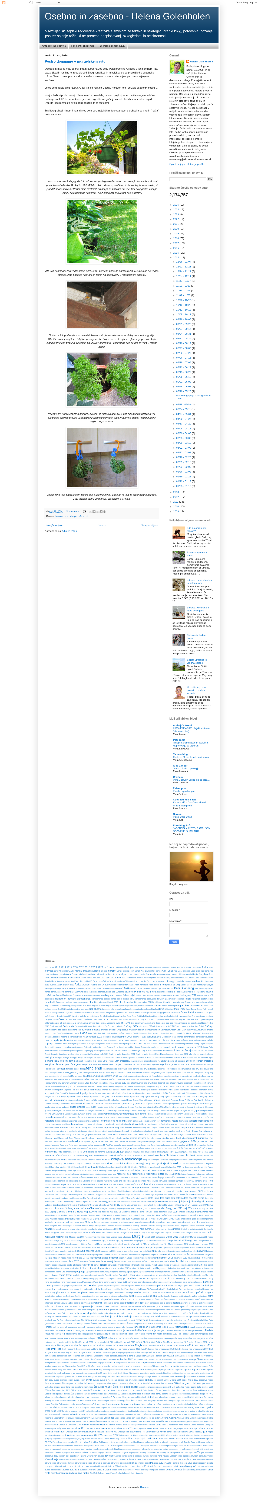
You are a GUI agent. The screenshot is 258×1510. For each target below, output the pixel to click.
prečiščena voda (74, 1310)
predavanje (103, 1309)
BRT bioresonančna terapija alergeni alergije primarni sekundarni (152, 1012)
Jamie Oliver (103, 1141)
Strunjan (141, 1376)
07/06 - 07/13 (184, 357)
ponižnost (156, 1299)
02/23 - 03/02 (184, 452)
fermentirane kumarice (203, 1086)
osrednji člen (103, 1275)
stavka (190, 1373)
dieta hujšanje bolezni (198, 1040)
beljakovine (135, 995)
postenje (184, 1303)
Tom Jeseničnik (187, 1401)
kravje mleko (68, 1188)
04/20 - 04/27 (184, 418)
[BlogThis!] (94, 511)
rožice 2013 (113, 1338)
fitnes (137, 1089)
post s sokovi (166, 1303)
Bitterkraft (50, 1002)
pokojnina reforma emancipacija (104, 1296)
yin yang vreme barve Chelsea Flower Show (96, 1439)
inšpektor (55, 1131)
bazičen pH (131, 992)
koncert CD (189, 1181)
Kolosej (150, 1181)
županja (139, 1473)
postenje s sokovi (197, 1303)
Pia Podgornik (153, 1289)
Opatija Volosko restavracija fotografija (102, 1272)
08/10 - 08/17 (184, 343)
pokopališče (123, 1296)
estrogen (152, 1064)
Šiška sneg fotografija (80, 1390)
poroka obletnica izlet (83, 1303)
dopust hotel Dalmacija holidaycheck (67, 1050)
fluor (182, 1090)
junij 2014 (165, 1152)
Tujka (80, 1407)
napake (63, 1251)
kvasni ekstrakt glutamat (150, 1191)
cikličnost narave (52, 1023)
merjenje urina (56, 1226)
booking (171, 1006)
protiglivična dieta (145, 1320)
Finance (97, 1089)
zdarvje (144, 1456)
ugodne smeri (198, 1407)
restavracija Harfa (135, 1330)
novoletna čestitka (87, 1261)
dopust (203, 1043)
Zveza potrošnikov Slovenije (57, 1470)
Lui (54, 1208)
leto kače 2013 (142, 1198)
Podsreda (70, 1296)
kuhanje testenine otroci (94, 1191)
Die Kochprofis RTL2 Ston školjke (154, 1040)
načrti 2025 (91, 1248)
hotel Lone (66, 1124)
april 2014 (111, 977)
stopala (59, 1376)
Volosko (90, 1428)
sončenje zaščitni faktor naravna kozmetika (122, 1370)
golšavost (123, 1107)
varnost (107, 1414)
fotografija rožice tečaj (149, 1097)
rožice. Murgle (135, 1345)
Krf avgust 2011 (112, 1187)
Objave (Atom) (70, 530)
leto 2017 (123, 1198)
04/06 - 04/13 (184, 428)
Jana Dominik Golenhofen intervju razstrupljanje (134, 1141)
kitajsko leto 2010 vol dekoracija (179, 1167)
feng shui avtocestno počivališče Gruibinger (158, 1069)
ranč (136, 1326)
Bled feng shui (126, 1002)
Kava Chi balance (169, 1155)
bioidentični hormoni (65, 999)
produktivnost (50, 1320)
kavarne (48, 1160)
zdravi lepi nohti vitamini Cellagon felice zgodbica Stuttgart (173, 1456)
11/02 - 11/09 (183, 295)
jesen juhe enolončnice (81, 1148)
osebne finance (51, 1275)
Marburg (64, 1215)
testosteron (172, 1397)
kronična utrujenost (150, 1187)
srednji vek (118, 1373)
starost (143, 1373)
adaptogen (128, 967)
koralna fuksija (76, 1184)
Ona (63, 1272)
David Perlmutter (140, 1033)
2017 (176, 243)
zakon (85, 1452)
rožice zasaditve (120, 1345)
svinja (89, 1380)
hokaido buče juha (205, 1117)
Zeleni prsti (180, 788)
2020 (176, 228)
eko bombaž (198, 1054)
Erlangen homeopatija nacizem (127, 1064)
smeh (135, 1366)
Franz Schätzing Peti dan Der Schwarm (196, 1100)
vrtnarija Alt (59, 1432)
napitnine (71, 1251)
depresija (68, 1040)
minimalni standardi (88, 1229)
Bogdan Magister (124, 1006)
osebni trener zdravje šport (85, 1275)
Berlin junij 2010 (188, 995)
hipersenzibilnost (59, 1117)
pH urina (142, 1289)
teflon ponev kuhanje (159, 1394)
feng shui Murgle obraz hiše (75, 1076)
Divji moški (147, 1044)
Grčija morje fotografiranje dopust (96, 1110)
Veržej (122, 1418)
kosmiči (140, 1184)
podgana (209, 1292)
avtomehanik (128, 985)
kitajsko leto (121, 1167)
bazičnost (74, 995)
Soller (91, 1370)
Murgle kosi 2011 (206, 1241)
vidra (122, 1421)
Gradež (72, 1110)
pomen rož (99, 1299)
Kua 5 (73, 1191)
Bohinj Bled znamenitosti (142, 1006)
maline (182, 1212)
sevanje (192, 1359)
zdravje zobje (50, 1463)
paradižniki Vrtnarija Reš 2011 (149, 1279)
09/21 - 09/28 (184, 324)
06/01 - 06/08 (184, 381)
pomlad (107, 1299)
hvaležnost (74, 1127)
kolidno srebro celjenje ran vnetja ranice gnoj (103, 1181)
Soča (211, 1366)
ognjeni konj (50, 1268)
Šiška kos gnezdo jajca (55, 1387)
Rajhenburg (158, 1324)
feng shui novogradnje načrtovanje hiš (135, 1076)
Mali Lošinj (172, 1212)
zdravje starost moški (180, 1459)
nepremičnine (157, 1254)
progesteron (91, 1320)
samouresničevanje (100, 1356)
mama (198, 1212)
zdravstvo (115, 1463)
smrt (157, 1366)
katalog (150, 1155)
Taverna (132, 1394)
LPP (189, 1205)
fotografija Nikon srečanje (72, 1097)
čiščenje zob (55, 1030)
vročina (118, 1428)
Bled (91, 1002)
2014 (176, 257)
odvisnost (135, 1265)
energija (181, 1061)
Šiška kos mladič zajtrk (186, 1387)
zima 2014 (168, 1463)
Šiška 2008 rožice (179, 1380)
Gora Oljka (159, 1107)
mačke (90, 1208)
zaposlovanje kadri (189, 1452)
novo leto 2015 (55, 1261)
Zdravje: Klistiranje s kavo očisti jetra (198, 609)
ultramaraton (101, 1411)
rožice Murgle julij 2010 (83, 1342)
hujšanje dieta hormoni (148, 1124)
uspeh (53, 1414)
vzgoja (203, 1432)
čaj (122, 1023)
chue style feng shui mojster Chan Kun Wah (179, 1019)
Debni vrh (81, 1037)
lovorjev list (182, 1205)
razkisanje (144, 1327)
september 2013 (125, 1359)
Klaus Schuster (158, 1170)
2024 (176, 209)
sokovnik (77, 1369)
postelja (176, 1303)
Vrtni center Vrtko (169, 1432)
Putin (211, 1320)
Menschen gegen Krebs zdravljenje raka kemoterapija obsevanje (163, 1222)
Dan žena (61, 1033)
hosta (47, 1124)
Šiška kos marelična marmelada (79, 1387)
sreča (99, 1372)
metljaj (159, 1226)
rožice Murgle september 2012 (174, 1342)
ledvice (190, 1194)
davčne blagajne (125, 1033)
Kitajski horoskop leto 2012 (56, 1167)
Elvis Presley (108, 1061)
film (46, 1090)
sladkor (210, 1363)
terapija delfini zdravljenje (139, 1397)
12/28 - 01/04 (184, 261)
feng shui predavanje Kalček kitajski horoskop (110, 1079)
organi (203, 1272)
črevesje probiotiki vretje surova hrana (117, 1030)
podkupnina (60, 1296)
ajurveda (49, 971)
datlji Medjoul (111, 1033)
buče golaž (208, 1012)
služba (129, 1366)
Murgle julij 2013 (106, 1241)
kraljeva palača (56, 1188)
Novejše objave (54, 525)
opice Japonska (140, 1272)
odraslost (112, 1265)
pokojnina (86, 1296)
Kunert (107, 1191)
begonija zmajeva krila (95, 995)
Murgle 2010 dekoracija (155, 1237)
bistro (211, 999)
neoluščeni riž (135, 1254)
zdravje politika (141, 1459)
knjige (161, 1177)
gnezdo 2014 (91, 1107)
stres (113, 1376)
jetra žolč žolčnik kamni (203, 1148)
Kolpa (155, 1181)
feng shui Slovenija (135, 1083)
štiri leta (67, 1394)
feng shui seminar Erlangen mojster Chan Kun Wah (75, 1083)
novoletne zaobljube (106, 1261)
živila (47, 1472)
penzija (117, 1286)
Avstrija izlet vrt (97, 985)
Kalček (112, 1155)
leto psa (188, 1198)
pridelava (209, 1313)
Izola (70, 1141)
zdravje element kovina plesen (72, 1459)
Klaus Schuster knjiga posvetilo (179, 1170)
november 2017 (180, 1258)
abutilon (119, 967)
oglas (141, 1265)
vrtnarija (49, 1432)
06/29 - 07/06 (184, 362)
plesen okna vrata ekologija (101, 1292)
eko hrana (208, 1054)
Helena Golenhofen (201, 61)
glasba (47, 1107)
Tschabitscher (66, 1407)
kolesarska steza (76, 1181)
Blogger (144, 1487)
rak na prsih (58, 1327)
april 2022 (121, 977)
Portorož (97, 1303)
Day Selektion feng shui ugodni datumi (165, 1033)
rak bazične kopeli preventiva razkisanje (185, 1324)
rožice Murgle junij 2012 (148, 1342)
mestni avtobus (114, 1226)
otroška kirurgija (194, 1275)
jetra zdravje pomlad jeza (161, 1148)
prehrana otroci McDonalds (168, 1310)
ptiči (196, 1320)
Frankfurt (174, 1100)
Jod (85, 1152)
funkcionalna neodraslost (70, 1104)
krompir (136, 1187)
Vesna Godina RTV (67, 1421)
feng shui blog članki (200, 1069)
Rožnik (156, 1345)
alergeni (96, 971)
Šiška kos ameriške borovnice (160, 1383)
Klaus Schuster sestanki (203, 1170)
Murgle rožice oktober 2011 (155, 1244)
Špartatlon (166, 1390)
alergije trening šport (125, 971)
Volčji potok (61, 1428)
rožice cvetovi (136, 1338)
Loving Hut (172, 1205)
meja (82, 1222)
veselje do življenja (153, 1418)
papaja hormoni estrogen (103, 1279)
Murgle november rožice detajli (110, 1244)
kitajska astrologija (126, 1159)
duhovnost (179, 1050)
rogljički (142, 1334)
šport (174, 1390)
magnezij (111, 1208)
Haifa (94, 1114)
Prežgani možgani (197, 1313)
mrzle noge (105, 1237)
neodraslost (123, 1254)
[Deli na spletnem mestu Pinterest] (104, 511)
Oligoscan (161, 1268)
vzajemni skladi (193, 1432)
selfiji (52, 1359)
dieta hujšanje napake (72, 1044)
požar (144, 1306)
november (152, 1258)
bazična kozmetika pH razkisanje (191, 992)
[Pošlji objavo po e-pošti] (91, 511)
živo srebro (83, 1473)
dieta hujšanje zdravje (91, 1044)
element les (195, 1057)
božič (200, 1005)
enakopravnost (136, 1061)
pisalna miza (189, 1289)
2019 (176, 233)
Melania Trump (92, 1222)
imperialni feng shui (114, 1127)
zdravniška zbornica (101, 1463)
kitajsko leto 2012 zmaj (203, 1167)
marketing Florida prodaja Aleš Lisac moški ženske (151, 1215)
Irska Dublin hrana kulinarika (114, 1135)
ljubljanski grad (196, 1201)
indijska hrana (188, 1127)
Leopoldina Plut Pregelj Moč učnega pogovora (93, 1198)
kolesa (210, 1177)
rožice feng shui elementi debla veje (157, 1338)
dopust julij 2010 (91, 1050)
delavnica (151, 1037)
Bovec (194, 1006)
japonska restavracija (88, 1145)
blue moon (87, 1006)
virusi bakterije (201, 1421)
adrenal (148, 967)
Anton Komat (86, 978)
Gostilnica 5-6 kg (201, 1107)
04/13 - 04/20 (184, 423)
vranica (97, 1428)
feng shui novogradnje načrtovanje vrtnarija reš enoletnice (177, 1076)
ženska (169, 1470)
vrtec (211, 1428)
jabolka (82, 1141)
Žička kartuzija (189, 1470)
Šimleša (167, 1380)
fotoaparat (73, 1093)
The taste (101, 1401)
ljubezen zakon (170, 1202)
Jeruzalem (191, 1145)
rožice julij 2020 (180, 1338)
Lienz (68, 1202)
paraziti (166, 1278)
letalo (116, 1198)
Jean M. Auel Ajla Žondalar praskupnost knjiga (118, 1145)
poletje (132, 1296)
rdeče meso (54, 1330)
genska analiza (154, 1104)
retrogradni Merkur (165, 1330)
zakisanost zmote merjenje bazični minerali (63, 1452)
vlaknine (144, 1425)
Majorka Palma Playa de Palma (144, 1212)
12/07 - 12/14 (184, 276)
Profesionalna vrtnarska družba (70, 1320)
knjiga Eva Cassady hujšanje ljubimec (77, 1177)
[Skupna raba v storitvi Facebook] (101, 511)
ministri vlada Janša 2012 (107, 1229)
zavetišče (110, 1456)
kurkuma (127, 1191)
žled (92, 1473)
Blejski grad (157, 1002)
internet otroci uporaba (105, 1131)
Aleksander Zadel (66, 971)
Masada (53, 1219)
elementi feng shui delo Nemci (89, 1061)
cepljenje (209, 1016)
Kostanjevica (159, 1184)
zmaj (47, 1466)
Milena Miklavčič (197, 1226)
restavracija (119, 1330)
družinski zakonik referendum (160, 1050)
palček (78, 1279)
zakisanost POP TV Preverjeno (108, 1446)
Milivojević (209, 1226)
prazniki (185, 1306)
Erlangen (75, 1064)
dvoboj (76, 1054)
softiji (60, 1370)
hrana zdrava (103, 1124)
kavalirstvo (208, 1155)
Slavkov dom (70, 1366)
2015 (176, 252)
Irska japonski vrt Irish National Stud (192, 1135)
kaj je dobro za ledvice (74, 1155)
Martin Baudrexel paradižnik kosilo (189, 1215)
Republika (93, 1330)
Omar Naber (201, 1268)
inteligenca (82, 1131)
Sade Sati (157, 1352)
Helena (150, 1114)
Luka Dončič (62, 1208)
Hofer (194, 1117)
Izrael (75, 1141)
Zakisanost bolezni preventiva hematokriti (117, 1442)
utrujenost (65, 1414)
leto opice (165, 1198)
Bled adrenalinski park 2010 (106, 1002)
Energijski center (194, 1061)
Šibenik (160, 1380)
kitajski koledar (91, 1167)
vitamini (104, 1424)
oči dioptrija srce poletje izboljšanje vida (69, 1265)
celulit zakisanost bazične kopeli (187, 1016)
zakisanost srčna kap (61, 1449)
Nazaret (75, 1254)
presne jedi (140, 1313)
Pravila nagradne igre (183, 791)
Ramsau (129, 1327)
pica (161, 1289)
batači (133, 988)
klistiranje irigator (87, 1174)
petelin (97, 1289)
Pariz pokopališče (52, 1282)
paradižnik (131, 1278)
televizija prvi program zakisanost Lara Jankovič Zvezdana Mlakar (99, 1397)
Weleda (169, 1435)
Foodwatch (202, 1090)
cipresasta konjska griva (77, 1023)
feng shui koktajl (202, 1072)
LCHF (199, 1191)
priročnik (82, 1317)
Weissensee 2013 (109, 1435)
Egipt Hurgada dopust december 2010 (171, 1054)
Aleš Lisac (167, 971)
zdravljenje (61, 1463)
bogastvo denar (99, 1006)
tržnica (56, 1407)
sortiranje (146, 1369)
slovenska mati (108, 1366)
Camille (103, 1016)
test (152, 1397)
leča (165, 1194)
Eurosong (198, 1064)
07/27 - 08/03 (184, 348)
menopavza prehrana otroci (122, 1222)
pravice (177, 1306)
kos (66, 516)
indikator (199, 1128)
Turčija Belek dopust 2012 (100, 1407)
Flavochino (163, 1090)
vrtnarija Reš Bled (142, 1432)
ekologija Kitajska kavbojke (81, 1057)
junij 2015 (175, 1152)
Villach (127, 1421)
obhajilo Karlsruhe (155, 1261)
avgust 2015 (68, 985)
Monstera (181, 1232)
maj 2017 (206, 1208)
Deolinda (48, 1040)
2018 (176, 238)
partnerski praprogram (62, 1286)
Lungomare (73, 1208)
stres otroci (132, 1376)
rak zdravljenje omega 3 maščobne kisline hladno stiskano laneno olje (95, 1327)
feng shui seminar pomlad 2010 (112, 1083)
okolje (94, 1268)
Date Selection (94, 1033)
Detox (120, 1040)
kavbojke (56, 1160)
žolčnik (101, 1473)
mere (47, 1226)
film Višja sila (65, 1090)
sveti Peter (169, 1376)
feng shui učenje (58, 1086)
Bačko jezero (186, 985)
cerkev (68, 1019)
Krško (187, 1188)
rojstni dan (151, 1334)
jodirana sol (92, 1152)
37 (105, 967)
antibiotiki (63, 978)
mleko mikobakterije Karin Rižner (74, 1232)
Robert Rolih (133, 1334)
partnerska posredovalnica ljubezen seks (169, 1282)
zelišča (132, 1463)
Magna (104, 1208)
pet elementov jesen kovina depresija (72, 1289)
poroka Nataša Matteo (63, 1303)
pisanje (198, 1289)
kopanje (65, 1184)
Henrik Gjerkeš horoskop (164, 1114)
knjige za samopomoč (191, 1177)
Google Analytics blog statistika (141, 1107)
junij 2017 (184, 1152)
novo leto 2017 (71, 1261)
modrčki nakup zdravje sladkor (119, 1232)
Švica (73, 1394)
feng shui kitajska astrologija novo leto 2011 (175, 1072)
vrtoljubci (182, 1432)
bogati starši (111, 1006)
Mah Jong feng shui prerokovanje (145, 1208)
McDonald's (175, 1219)
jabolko (88, 1141)
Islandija (150, 1138)
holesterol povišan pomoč (66, 1121)
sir (174, 1363)
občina (144, 1261)
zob (64, 1466)
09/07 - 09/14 (184, 328)
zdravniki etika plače (83, 1463)
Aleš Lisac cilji (180, 971)
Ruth (191, 1345)
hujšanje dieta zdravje (168, 1124)
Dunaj (188, 1050)
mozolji (88, 1237)
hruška (119, 1124)
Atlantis (204, 981)
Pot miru (65, 1306)
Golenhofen (114, 1107)
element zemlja (67, 1061)
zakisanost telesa (123, 1449)
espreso (144, 1064)
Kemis (64, 1159)
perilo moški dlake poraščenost (143, 1286)
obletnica (183, 1261)
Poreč (197, 1299)
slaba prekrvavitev (198, 1363)
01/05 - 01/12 (184, 486)
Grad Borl (53, 1110)
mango (57, 1215)
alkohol (93, 974)
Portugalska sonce (111, 1303)
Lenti (71, 1198)
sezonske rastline (68, 1363)
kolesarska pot (61, 1181)
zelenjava (124, 1463)
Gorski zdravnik (172, 1107)
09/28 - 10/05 (184, 319)
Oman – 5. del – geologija (186, 768)
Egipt (105, 1054)
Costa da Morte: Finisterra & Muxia (191, 757)
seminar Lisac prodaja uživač (83, 1359)
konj (211, 1181)
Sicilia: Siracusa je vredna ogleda (197, 661)
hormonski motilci (169, 1121)
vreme (104, 1428)
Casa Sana (131, 1016)
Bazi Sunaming (118, 992)
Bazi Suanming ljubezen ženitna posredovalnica (90, 992)
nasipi (178, 1251)
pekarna (110, 1286)
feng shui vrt (70, 1086)
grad (47, 1110)
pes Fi (191, 1286)
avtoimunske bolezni (114, 985)
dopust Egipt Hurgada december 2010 (182, 1047)
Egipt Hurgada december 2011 (122, 1054)
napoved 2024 (93, 1251)
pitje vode (205, 1289)
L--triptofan (166, 1191)
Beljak (126, 995)
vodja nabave (184, 1425)
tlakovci (160, 1401)
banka (82, 988)
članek (64, 1030)
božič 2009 (208, 1006)
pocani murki (188, 1292)
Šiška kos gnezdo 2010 (203, 1383)
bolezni (157, 1005)
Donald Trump (193, 1044)
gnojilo (100, 1107)
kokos (204, 1177)
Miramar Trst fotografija (129, 1229)
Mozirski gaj (62, 1237)
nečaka (83, 1254)
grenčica (180, 1110)
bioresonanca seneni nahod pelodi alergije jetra (113, 999)
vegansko (49, 1418)
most (204, 1232)
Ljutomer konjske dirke (72, 1205)
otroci (132, 1275)
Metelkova (144, 1226)
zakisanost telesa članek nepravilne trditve (150, 1449)
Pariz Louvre (191, 1279)
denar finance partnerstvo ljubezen (198, 1037)
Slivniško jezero (94, 1366)
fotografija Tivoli (206, 1097)
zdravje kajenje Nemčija (96, 1459)
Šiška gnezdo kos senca (117, 1383)
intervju (118, 1131)
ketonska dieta (74, 1160)
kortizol (99, 1184)
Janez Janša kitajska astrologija (169, 1141)
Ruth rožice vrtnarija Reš (141, 1352)
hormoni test (155, 1121)
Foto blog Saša (182, 825)
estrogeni (161, 1064)
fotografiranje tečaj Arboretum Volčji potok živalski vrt (90, 1100)
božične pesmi (51, 1009)
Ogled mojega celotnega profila (186, 164)
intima (132, 1131)
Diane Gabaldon (131, 1040)
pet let (90, 1289)
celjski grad (163, 1016)
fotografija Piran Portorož (112, 1097)
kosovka (148, 1184)
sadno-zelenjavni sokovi (191, 1352)
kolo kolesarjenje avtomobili (134, 1181)
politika (153, 1296)
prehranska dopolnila (85, 1313)
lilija (72, 1202)
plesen (84, 1292)
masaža (61, 1219)
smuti (162, 1366)
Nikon (75, 1258)
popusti (191, 1299)
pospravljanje (132, 1303)
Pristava (100, 1317)
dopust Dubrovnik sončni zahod (148, 1047)
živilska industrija (59, 1473)
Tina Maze (131, 1400)
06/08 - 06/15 (184, 376)
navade (57, 1254)
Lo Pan (110, 1205)
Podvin (78, 1296)
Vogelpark (209, 1425)
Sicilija (111, 1362)
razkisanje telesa (159, 1327)
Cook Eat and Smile (184, 799)
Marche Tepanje (88, 1215)
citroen (92, 1023)
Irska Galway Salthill (167, 1135)
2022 (176, 219)
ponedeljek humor (143, 1299)
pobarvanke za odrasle (171, 1292)
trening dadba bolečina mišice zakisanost (195, 1404)
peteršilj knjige (118, 1289)
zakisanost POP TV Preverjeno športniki (139, 1446)
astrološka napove (184, 981)
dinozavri (137, 1043)
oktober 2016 (135, 1268)
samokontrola (50, 1356)
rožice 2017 (124, 1338)
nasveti (201, 1251)
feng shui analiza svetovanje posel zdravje (121, 1069)
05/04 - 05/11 (183, 409)
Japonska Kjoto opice (69, 1145)
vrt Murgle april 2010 (179, 1428)
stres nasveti (121, 1376)
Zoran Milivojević (187, 1466)
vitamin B (54, 1425)
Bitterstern (60, 1002)
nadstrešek (132, 1247)
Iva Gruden (181, 1138)
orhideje (210, 1272)
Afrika (205, 967)
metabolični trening (131, 1226)
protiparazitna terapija (163, 1320)
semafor (58, 1359)
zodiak (175, 1466)
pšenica (190, 1320)
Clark (97, 1023)
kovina (194, 1184)
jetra (130, 1148)
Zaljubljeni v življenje (119, 1452)
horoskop (197, 1120)
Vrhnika (111, 1428)
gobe (106, 1107)
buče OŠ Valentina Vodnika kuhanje (79, 1016)
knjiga (177, 1174)
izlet (211, 1138)
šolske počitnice (154, 1390)
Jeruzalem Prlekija (205, 1145)
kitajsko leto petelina (53, 1170)
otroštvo (48, 1279)
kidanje (84, 1160)
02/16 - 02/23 (184, 457)
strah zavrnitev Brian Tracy (81, 1376)
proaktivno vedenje (122, 1316)
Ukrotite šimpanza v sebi (72, 1411)
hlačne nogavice (149, 1117)
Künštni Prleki (117, 1191)
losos (156, 1205)
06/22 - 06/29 (184, 367)
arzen (161, 981)
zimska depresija (180, 1463)
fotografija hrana (143, 1093)
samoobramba (74, 1356)
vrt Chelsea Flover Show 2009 (155, 1428)
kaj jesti (89, 1155)
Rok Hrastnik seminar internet (58, 1338)
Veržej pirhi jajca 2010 (135, 1418)
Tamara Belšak (96, 1394)
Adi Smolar (139, 967)
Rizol (107, 1334)
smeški (151, 1366)
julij (114, 1152)
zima (150, 1463)
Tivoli (140, 1401)
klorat (171, 1174)
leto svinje (198, 1198)
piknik (175, 1289)
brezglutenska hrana (111, 1009)
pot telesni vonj (76, 1306)
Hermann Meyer (182, 1114)
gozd (211, 1107)
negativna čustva (102, 1254)
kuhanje (79, 1191)
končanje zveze (201, 1181)
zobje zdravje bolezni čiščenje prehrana (113, 1466)
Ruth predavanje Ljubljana (118, 1352)
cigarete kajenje (206, 1019)
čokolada (86, 1030)
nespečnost (169, 1254)
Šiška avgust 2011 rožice (72, 1383)
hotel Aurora (56, 1124)
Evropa (210, 1064)
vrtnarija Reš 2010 (126, 1432)
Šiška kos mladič (103, 1387)
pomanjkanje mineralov (60, 1299)
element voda (52, 1061)
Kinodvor (91, 1160)
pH (137, 1289)
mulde (128, 1237)
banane (65, 988)
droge (137, 1050)
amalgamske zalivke (136, 974)
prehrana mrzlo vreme (147, 1310)
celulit (170, 1016)
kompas (180, 1181)
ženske (178, 1469)
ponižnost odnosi (168, 1299)
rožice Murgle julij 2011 (104, 1342)
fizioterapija (145, 1090)
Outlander (56, 1279)
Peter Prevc (106, 1289)
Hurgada (63, 1127)
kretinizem (98, 1188)
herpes (193, 1114)
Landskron (179, 1191)
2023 (176, 214)
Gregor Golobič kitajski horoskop (125, 1110)
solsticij (98, 1369)
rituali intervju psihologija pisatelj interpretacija (85, 1334)
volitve (70, 1428)
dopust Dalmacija (69, 1047)
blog (165, 1002)
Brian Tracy (179, 1009)
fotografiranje (60, 1100)
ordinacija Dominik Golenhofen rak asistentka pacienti (177, 1272)
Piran (181, 1289)
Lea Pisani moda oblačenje (118, 1194)
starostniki (150, 1373)
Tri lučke (48, 1407)
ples (78, 1292)
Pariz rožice (87, 1282)
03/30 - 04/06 (184, 433)
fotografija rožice (131, 1097)
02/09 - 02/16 (184, 462)
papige (118, 1279)
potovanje (98, 1306)
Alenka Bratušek (83, 971)
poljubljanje (202, 1296)
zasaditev (209, 1452)
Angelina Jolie (206, 974)
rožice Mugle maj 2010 (62, 1342)
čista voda (68, 1026)
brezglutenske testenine (130, 1009)
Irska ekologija (151, 1135)
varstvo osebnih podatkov (122, 1414)
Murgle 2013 (172, 1237)
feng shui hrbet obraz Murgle (144, 1072)
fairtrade (69, 1069)
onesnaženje (71, 1272)
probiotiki (155, 1316)
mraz (93, 1237)
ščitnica (149, 1380)
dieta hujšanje (182, 1040)
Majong (53, 1212)
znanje (60, 1466)
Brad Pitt (61, 1009)
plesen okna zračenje (123, 1292)
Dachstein (155, 1030)
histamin (72, 1117)
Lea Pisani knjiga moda (96, 1194)
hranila (112, 1124)
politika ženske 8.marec (168, 1296)
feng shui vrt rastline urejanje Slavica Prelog (95, 1086)
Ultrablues (91, 1411)
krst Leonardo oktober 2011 (172, 1188)
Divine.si (178, 776)
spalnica (154, 1370)
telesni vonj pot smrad (60, 1397)
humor (56, 1128)
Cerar (61, 1019)
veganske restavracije (203, 1414)
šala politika (119, 1380)
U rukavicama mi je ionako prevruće (175, 1407)
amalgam (122, 974)
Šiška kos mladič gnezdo (125, 1387)
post (142, 1302)
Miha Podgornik (181, 1226)
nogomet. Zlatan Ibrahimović (131, 1258)
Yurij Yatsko (120, 1439)
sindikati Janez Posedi (158, 1363)
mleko (210, 1229)
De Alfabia (187, 1033)
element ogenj (207, 1057)
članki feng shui (74, 1030)
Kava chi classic (187, 1155)
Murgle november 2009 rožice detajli (81, 1244)
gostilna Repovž (186, 1107)
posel (122, 1303)
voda (158, 1424)
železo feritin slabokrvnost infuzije (126, 1470)
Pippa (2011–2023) (182, 817)
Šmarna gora (116, 1390)
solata (85, 1370)
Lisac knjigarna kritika (108, 1202)
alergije (112, 970)
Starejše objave (149, 525)
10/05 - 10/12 (184, 314)
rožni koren (147, 1345)
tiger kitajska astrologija (115, 1401)
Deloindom (166, 1037)
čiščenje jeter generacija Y (160, 1026)
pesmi (197, 1286)
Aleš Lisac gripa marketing (197, 971)
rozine (84, 1338)
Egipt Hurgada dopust (145, 1054)
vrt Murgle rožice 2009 (198, 1428)
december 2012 (94, 1037)
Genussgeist (167, 1104)
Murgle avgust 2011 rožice (65, 1241)
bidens (200, 995)
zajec (137, 1439)
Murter (47, 1248)
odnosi (103, 1264)
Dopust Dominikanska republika (120, 1047)
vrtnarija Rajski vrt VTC (107, 1432)
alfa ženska (84, 974)
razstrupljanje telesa (199, 1327)
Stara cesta (134, 1373)
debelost (196, 1033)
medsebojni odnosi (63, 1222)
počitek (200, 1292)
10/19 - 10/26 (184, 305)
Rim (63, 1334)
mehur (77, 1222)
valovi (87, 1414)
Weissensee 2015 (142, 1435)
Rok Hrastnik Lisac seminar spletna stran (195, 1334)
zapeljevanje (175, 1452)
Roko (73, 1338)
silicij (118, 1363)
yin (46, 1438)
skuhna (187, 1363)
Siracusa (179, 1363)
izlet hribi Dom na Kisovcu (56, 1141)
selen (47, 1359)
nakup (175, 1248)
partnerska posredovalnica (139, 1282)
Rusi (186, 1345)
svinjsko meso (106, 1380)
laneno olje (190, 1191)
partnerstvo (89, 1285)
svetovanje (180, 1376)
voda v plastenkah (170, 1425)
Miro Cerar (145, 1229)
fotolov (116, 1100)
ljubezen (159, 1201)
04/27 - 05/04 (184, 414)
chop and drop (146, 1019)
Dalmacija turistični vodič (171, 1030)
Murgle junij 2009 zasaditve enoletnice (150, 1241)
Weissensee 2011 (90, 1435)
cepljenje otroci (51, 1019)
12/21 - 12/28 (184, 266)
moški (210, 1232)
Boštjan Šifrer (182, 1005)
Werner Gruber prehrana (198, 1435)
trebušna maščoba (162, 1404)
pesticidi (205, 1285)
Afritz (211, 967)
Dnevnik (161, 1044)
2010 (176, 506)
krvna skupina (202, 1188)
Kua (68, 1191)
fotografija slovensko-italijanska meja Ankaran (179, 1097)
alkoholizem (102, 974)
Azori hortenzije (141, 985)
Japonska (55, 1145)
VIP (166, 1421)
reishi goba (79, 1330)
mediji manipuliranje (205, 1219)
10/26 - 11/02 (183, 300)
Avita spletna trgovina (54, 45)
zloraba (210, 1463)
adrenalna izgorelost (161, 967)
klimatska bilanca (72, 1174)
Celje (155, 1016)
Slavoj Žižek (82, 1366)
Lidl (64, 1202)
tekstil (175, 1394)
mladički (177, 1229)
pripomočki (73, 1317)
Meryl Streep (94, 1226)
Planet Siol (65, 1292)
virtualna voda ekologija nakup (182, 1421)
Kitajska (106, 1159)
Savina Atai (168, 1356)
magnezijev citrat (123, 1208)
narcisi (150, 1251)
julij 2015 (129, 1152)
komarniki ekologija (167, 1181)
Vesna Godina (169, 1418)
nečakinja (91, 1254)
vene (117, 1418)
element (169, 1057)
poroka (204, 1299)
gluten (73, 1106)
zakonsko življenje (96, 1452)
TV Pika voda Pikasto (150, 1407)
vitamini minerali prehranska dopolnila (125, 1425)
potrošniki (114, 1306)
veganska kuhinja (186, 1414)
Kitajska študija (152, 1164)
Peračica (125, 1286)
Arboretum (131, 978)
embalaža (125, 1061)
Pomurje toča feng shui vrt (123, 1299)
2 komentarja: (72, 511)
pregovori (114, 1310)
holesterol (50, 1121)
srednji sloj (107, 1373)
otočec (126, 1275)
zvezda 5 (74, 1470)
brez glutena (95, 1009)
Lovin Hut (163, 1205)
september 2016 (141, 1359)
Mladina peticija (189, 1229)
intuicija (148, 1131)
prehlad (122, 1309)
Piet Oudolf (168, 1289)
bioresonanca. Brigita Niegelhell (186, 999)
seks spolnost (192, 1356)
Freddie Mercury (52, 1104)
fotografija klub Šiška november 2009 (188, 1093)
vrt (86, 516)
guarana (73, 1114)
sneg (173, 1366)
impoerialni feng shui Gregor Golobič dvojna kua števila (156, 1128)
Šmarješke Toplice (99, 1390)
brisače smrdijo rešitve (54, 1012)
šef (155, 1380)
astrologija (170, 981)
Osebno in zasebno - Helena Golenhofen (127, 16)
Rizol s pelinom (117, 1334)
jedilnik (142, 1145)
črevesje (96, 1030)
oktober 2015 (123, 1268)
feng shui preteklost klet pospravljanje (176, 1079)
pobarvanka (155, 1292)
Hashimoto (128, 1114)
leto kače (131, 1198)
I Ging (84, 1127)
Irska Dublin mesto (136, 1135)
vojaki (47, 1428)
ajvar (56, 971)
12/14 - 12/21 (184, 271)
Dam (184, 1030)
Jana (111, 1141)
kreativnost (88, 1188)
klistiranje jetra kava (103, 1174)
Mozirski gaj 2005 (76, 1237)
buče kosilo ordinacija (54, 1016)
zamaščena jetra (153, 1452)
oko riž (78, 1268)
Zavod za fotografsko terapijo (128, 1456)
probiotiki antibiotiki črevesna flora (175, 1317)
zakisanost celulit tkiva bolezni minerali (151, 1442)
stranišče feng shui (102, 1376)
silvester (123, 1363)
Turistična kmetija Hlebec (123, 1407)
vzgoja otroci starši (58, 1435)
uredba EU (200, 1411)
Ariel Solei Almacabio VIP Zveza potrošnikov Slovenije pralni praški (99, 981)
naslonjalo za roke (189, 1251)
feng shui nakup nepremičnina (102, 1076)
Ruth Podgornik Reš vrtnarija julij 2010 (157, 1349)
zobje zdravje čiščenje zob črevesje (146, 1466)
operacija (123, 1272)
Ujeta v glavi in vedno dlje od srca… (191, 779)
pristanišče (91, 1317)
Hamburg (108, 1114)
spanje (162, 1369)
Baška (127, 988)
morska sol (196, 1232)
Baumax (170, 988)
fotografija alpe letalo (97, 1093)
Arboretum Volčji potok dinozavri (170, 978)
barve (105, 988)
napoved (80, 1250)
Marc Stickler (74, 1215)
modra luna (100, 1232)
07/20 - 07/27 (184, 353)
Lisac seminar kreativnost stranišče (133, 1202)
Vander (94, 1414)
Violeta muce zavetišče (154, 1421)
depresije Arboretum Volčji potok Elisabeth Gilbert (95, 1040)
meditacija (49, 1222)
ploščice (145, 1292)
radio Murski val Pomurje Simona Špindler (79, 1324)
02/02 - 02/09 (184, 466)
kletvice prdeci (58, 1174)
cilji (61, 1023)
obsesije (200, 1261)
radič (59, 1324)
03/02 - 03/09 (184, 447)
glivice (58, 1107)
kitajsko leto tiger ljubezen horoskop (117, 1170)
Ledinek (182, 1194)
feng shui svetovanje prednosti (179, 1083)
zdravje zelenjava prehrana (201, 1459)
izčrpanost (191, 1138)
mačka (83, 1208)
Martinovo (209, 1215)
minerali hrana (60, 1229)
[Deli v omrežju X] (97, 511)
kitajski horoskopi (75, 1167)
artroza (156, 981)
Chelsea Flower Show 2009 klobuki (124, 1019)
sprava (87, 1373)
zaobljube (165, 1452)
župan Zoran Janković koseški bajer (120, 1473)
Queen (48, 1324)
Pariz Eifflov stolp (178, 1279)
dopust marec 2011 (106, 1050)
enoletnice (57, 1064)
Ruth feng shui (201, 1345)
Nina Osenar (83, 1258)
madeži (98, 1208)
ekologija (49, 1057)
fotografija (83, 1093)
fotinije (52, 1093)
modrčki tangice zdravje (144, 1232)
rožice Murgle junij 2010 (124, 1342)
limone (91, 1202)
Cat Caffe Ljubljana (145, 1016)
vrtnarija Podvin (88, 1432)
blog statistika (174, 1002)
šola (145, 1390)
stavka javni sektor (201, 1373)
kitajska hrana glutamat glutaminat (91, 1164)
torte (103, 1404)
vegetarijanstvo (81, 1418)
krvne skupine (60, 1191)
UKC (59, 1411)
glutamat (65, 1107)
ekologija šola (100, 1057)
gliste (53, 1107)
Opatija (81, 1271)
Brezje (162, 1009)
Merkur (85, 1226)
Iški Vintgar (171, 1138)
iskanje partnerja (138, 1138)
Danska (69, 1033)
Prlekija (108, 1316)
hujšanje (134, 1124)
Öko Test (86, 1268)
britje (67, 1012)
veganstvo (58, 1418)
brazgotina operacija (79, 1009)
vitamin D (84, 1424)
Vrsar (125, 1428)
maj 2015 (197, 1208)
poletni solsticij (143, 1296)
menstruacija (198, 1222)
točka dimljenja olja (172, 1401)
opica (130, 1271)
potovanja (88, 1306)
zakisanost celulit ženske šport (182, 1442)
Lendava (64, 1198)
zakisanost (152, 1438)
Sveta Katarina (158, 1376)
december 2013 (109, 1037)
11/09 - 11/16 (183, 290)
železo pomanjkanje (149, 1470)
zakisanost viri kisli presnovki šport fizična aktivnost (191, 1449)
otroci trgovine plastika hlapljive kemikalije (168, 1275)
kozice (201, 1184)
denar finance (177, 1037)
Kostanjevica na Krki (174, 1184)
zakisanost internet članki (62, 1446)
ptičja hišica (203, 1320)
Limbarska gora (81, 1202)
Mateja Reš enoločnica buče (117, 1219)
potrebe (106, 1306)
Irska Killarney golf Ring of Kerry (66, 1138)
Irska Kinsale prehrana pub (92, 1138)
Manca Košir (207, 1212)
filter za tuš (84, 1090)
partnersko (77, 1286)
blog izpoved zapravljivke (202, 1002)
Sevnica (201, 1359)
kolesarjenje (50, 1181)
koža (47, 1188)
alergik (137, 971)
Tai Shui (79, 1394)
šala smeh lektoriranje (134, 1380)
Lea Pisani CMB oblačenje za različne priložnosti (65, 1194)
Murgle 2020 (184, 1237)
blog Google (186, 1002)
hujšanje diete (184, 1124)
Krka (128, 1187)
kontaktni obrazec (52, 1184)
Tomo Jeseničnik (89, 1404)
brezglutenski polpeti (150, 1009)
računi (53, 1324)
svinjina (96, 1380)
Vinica (141, 1421)
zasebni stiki (64, 1456)
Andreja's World (182, 725)
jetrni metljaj (51, 1152)
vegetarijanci (68, 1418)
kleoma (48, 1174)
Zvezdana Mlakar (87, 1470)
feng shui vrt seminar (124, 1086)
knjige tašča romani (173, 1177)
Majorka (61, 1212)
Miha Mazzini (168, 1226)
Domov (102, 525)
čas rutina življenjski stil (180, 1023)
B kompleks (166, 985)
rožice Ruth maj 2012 (198, 1342)
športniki (59, 1394)
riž (125, 1334)
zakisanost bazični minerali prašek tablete (80, 1442)
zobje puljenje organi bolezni (84, 1466)
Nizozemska (96, 1258)
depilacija (57, 1040)
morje (188, 1232)
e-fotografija (85, 1054)
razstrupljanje (182, 1326)
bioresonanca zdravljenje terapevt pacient (153, 999)
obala (138, 1261)
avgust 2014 (56, 985)
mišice (157, 1229)
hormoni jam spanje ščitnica (137, 1121)
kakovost (104, 1155)
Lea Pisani (207, 1191)
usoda (47, 1414)
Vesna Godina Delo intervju (189, 1418)
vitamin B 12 (64, 1425)
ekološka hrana (113, 1057)
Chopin (157, 1019)
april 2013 (101, 978)
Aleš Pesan (72, 974)
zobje (69, 1466)
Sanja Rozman (142, 1356)
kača (57, 1155)
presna (131, 1313)
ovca (63, 1278)
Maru (47, 1219)
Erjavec (67, 1064)
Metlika (152, 1226)
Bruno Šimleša (188, 1012)
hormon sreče (108, 1121)
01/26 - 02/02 (184, 471)
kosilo (121, 1184)
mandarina (49, 1215)
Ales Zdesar (180, 765)
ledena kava (173, 1194)
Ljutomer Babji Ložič (53, 1205)
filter (77, 1090)
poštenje (57, 1306)
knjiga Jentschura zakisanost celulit (109, 1177)
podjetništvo (50, 1296)
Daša (83, 1033)
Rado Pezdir (148, 1324)
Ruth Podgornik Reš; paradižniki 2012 (90, 1352)
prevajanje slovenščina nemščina (173, 1313)
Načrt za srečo (78, 1248)
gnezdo (81, 1106)
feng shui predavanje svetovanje (145, 1079)
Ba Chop (176, 985)
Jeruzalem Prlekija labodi (55, 1148)
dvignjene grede (65, 1054)
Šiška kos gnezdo (183, 1383)
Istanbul (157, 1138)
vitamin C (74, 1425)
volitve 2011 (79, 1428)
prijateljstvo (49, 1317)
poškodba (49, 1306)
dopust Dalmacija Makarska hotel (91, 1047)
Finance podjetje (126, 1090)
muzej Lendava (64, 1248)
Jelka (147, 1145)
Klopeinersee (138, 1174)
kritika (123, 1188)
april (94, 978)
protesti (132, 1320)
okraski (100, 1268)
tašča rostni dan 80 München (116, 1394)
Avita (78, 984)
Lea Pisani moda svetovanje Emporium (146, 1194)
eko (190, 1054)
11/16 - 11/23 (183, 285)
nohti (145, 1258)
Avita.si (86, 985)
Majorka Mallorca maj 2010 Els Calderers (112, 1212)
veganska (174, 1414)
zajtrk (143, 1438)
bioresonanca (83, 999)
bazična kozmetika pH (166, 992)
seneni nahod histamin (106, 1359)
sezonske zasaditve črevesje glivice (91, 1363)
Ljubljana (183, 1201)
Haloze (100, 1114)
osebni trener (65, 1275)
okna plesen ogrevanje (65, 1268)
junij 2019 (193, 1152)
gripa (196, 1110)
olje (188, 1268)
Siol (170, 1363)
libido (207, 1198)
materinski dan (137, 1219)
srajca (92, 1373)
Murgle (73, 516)
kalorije (131, 1155)
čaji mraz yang (141, 1023)
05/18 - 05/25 (184, 391)
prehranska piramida (107, 1313)
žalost (98, 1470)
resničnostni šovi (105, 1330)
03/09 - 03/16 (184, 442)
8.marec (111, 967)
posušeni (209, 1303)
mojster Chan (171, 1232)
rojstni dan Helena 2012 (167, 1334)
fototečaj (123, 1100)
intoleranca (140, 1131)
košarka (187, 1184)
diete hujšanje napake (123, 1044)
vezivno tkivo (113, 1421)
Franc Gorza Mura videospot (139, 1100)
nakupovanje (183, 1248)
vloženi (152, 1425)
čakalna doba (154, 1023)
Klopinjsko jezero (154, 1173)
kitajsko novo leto (142, 1170)
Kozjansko (208, 1184)
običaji (166, 1261)
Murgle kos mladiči (176, 1240)
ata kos (196, 981)
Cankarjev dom (119, 1016)
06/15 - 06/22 (184, 372)
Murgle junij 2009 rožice (123, 1241)
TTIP (75, 1407)
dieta (172, 1040)
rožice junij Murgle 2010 (197, 1338)
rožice (81, 516)
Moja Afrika (159, 1232)
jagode (94, 1141)
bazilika (59, 516)
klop (114, 1174)
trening (173, 1404)
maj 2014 (188, 1208)
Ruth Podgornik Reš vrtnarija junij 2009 (191, 1349)
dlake (155, 1044)
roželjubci (92, 1338)
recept (63, 1330)
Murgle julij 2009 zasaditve (88, 1241)
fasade (77, 1069)
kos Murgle (113, 1184)
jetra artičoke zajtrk (141, 1148)
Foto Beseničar (61, 1093)
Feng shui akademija (82, 45)
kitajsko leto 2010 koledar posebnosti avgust (147, 1167)
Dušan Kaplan (197, 1050)
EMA (117, 1061)
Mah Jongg (166, 1208)
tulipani (86, 1407)
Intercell (91, 1131)
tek (170, 1394)
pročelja (210, 1317)
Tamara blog (180, 754)
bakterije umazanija (53, 988)
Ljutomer (208, 1201)
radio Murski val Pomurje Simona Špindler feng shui (120, 1324)
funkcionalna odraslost (92, 1103)
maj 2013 (177, 1208)
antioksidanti (74, 977)
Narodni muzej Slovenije (164, 1251)
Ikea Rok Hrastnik (95, 1128)
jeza (60, 1152)
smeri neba (143, 1366)
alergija (104, 971)
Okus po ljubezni (148, 1268)
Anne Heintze (51, 977)
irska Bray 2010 (69, 1135)
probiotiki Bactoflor (198, 1317)
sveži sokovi (79, 1380)
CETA (105, 1019)
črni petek (138, 1030)
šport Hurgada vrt (184, 1390)
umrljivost (148, 1411)
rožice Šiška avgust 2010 (61, 1345)
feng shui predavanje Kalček (77, 1079)
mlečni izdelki (202, 1229)
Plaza (73, 1292)
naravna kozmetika (124, 1251)
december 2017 (139, 1037)
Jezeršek (67, 1152)
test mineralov (161, 1397)
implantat (128, 1128)
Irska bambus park (172, 1131)
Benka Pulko (173, 995)
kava (156, 1155)
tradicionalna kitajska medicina (123, 1404)
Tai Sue (86, 1394)
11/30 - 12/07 (183, 280)
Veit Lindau (93, 1418)
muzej (54, 1247)
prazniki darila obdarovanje (201, 1306)
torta (99, 1404)
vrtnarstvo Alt (156, 1432)
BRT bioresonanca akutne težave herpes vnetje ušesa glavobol (97, 1012)
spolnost (79, 1373)
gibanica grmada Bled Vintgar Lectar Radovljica (193, 1104)
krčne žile (79, 1188)
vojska (53, 1428)
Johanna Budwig (105, 1152)
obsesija (192, 1261)
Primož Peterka (61, 1317)
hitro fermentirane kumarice (93, 1117)
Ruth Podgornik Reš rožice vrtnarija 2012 (122, 1349)
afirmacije (197, 967)
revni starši (199, 1330)
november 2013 (165, 1258)
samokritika (62, 1356)
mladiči (170, 1229)
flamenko (154, 1090)
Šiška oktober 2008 (205, 1387)
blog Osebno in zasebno (55, 1006)
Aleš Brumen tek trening (151, 971)
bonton (164, 1006)
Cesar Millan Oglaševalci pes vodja (86, 1019)
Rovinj (79, 1338)
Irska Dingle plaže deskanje (89, 1135)
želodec (162, 1470)
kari (144, 1155)
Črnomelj (147, 1030)
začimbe (130, 1438)
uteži (58, 1414)
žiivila (198, 1470)
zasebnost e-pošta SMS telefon (83, 1456)
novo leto (200, 1258)
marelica (110, 1215)
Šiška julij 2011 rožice (137, 1383)
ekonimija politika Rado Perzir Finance (137, 1057)
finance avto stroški (110, 1090)
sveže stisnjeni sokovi (63, 1380)
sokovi (69, 1370)
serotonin (183, 1359)
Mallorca (190, 1212)
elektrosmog (160, 1057)
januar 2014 (190, 1141)
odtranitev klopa (123, 1265)
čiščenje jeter (140, 1026)
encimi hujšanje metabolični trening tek (160, 1061)
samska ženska (128, 1356)
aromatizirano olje (135, 981)
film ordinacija (53, 1090)
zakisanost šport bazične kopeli (84, 1449)
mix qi (163, 1229)
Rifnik (58, 1334)
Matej (77, 1219)
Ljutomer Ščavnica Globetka (94, 1205)
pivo (58, 1292)
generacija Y (141, 1103)
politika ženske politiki (188, 1296)
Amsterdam (152, 974)
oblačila (174, 1261)
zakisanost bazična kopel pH (171, 1439)
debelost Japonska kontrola (65, 1037)
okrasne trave (111, 1268)
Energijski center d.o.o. (112, 45)
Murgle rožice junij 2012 (134, 1244)
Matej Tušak (86, 1219)
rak (165, 1323)
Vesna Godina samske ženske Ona (91, 1421)
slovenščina (120, 1366)
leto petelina (177, 1198)
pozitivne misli (135, 1306)
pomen (91, 1299)
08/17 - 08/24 (184, 338)
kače (61, 1155)
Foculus (193, 1090)
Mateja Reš (98, 1219)
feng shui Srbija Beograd (154, 1083)
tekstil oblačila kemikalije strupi (192, 1394)
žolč (96, 1473)
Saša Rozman (155, 1356)
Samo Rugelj (207, 1352)
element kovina (182, 1057)
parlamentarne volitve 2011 (115, 1282)
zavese (101, 1456)
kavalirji (200, 1155)
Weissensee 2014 (126, 1435)
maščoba (70, 1219)
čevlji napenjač (56, 1026)
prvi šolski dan (180, 1320)
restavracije (150, 1330)
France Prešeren (161, 1100)
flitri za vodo (174, 1090)
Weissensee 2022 (157, 1435)
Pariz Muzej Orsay (205, 1279)
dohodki (178, 1044)
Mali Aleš (163, 1212)
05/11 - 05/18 (183, 404)
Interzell (125, 1131)
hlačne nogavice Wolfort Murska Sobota (174, 1117)
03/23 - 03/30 (184, 438)
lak (173, 1191)
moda (92, 1232)
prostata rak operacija (118, 1320)
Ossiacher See (115, 1275)
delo (159, 1037)
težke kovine (194, 1397)
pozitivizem (123, 1306)
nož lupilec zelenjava (126, 1261)
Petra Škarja (129, 1289)
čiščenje (128, 1026)
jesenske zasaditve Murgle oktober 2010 (109, 1148)
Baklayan (209, 985)
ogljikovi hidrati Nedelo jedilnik (200, 1265)
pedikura (102, 1286)
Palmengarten (87, 1279)
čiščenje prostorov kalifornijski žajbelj (188, 1026)
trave (143, 1404)
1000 (47, 967)
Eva (204, 1064)
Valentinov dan (77, 1414)
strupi (148, 1376)
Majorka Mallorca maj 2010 (80, 1212)
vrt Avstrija (137, 1428)
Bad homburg (199, 985)
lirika (96, 1202)
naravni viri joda (140, 1251)
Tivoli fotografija (149, 1401)
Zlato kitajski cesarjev (197, 1463)
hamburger (118, 1114)
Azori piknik (154, 985)
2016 (176, 248)
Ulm (85, 1411)
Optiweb (150, 1272)
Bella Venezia (147, 995)
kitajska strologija (136, 1163)
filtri (91, 1090)
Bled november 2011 (143, 1002)
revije (191, 1330)
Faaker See (50, 1069)
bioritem (204, 999)
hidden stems (201, 1114)
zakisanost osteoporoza (84, 1446)
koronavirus (89, 1184)
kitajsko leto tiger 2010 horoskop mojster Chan (82, 1170)
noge (105, 1258)
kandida (138, 1155)
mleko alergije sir (52, 1232)
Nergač (177, 814)
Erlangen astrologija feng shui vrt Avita (96, 1064)
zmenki (53, 1466)
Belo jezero (159, 995)
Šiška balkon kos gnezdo (95, 1383)
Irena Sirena (157, 1131)
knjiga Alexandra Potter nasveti (194, 1174)
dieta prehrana (107, 1044)
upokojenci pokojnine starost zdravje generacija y (174, 1411)
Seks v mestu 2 (206, 1356)
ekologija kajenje (62, 1057)
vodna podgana (197, 1425)
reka (87, 1330)
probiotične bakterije (141, 1317)
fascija (83, 1069)
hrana (74, 1124)
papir (123, 1279)
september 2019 (156, 1359)
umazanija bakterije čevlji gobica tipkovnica (125, 1411)
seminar (65, 1359)
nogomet (113, 1258)
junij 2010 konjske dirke (151, 1152)
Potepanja (179, 739)
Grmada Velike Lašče (61, 1114)
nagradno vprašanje (162, 1248)
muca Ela (122, 1237)
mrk (98, 1237)
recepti (70, 1330)
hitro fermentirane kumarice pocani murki (123, 1117)
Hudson (125, 1124)
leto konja (154, 1198)
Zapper (200, 1452)
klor (166, 1174)
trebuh (150, 1404)
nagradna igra (146, 1247)
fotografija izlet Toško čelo (161, 1093)
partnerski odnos (195, 1282)
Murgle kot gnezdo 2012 (55, 1244)
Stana (125, 1373)
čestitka (194, 1023)
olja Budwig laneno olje (176, 1268)
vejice (100, 1418)
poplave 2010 (181, 1299)
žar (102, 1470)
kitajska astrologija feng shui (194, 1160)
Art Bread (148, 981)
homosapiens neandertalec (89, 1121)
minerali (49, 1228)
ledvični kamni (200, 1194)
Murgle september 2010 (178, 1244)
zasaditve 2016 (51, 1456)
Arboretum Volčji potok (146, 978)
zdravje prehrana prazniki (159, 1459)
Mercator (209, 1222)
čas (167, 1023)
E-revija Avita (96, 1054)
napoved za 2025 (108, 1251)
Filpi (73, 1090)
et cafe (191, 1064)
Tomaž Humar (201, 1401)
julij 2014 (119, 1152)
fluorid (186, 1090)
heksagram (140, 1114)
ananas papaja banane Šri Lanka (172, 974)
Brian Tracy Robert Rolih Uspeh (199, 1009)
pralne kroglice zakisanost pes (160, 1306)
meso (104, 1225)
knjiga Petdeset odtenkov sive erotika (141, 1177)
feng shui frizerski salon (121, 1072)
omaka (193, 1268)
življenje (73, 1473)
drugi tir (144, 1050)
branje (68, 1009)
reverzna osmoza (181, 1330)
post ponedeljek (152, 1303)
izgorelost (203, 1138)
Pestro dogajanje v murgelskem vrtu (75, 61)
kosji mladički (130, 1184)
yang (211, 1435)
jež (81, 1152)
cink (65, 1023)
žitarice (204, 1470)
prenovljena (122, 1313)
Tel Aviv (209, 1394)
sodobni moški (51, 1370)
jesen (69, 1148)
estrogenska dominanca (177, 1064)
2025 (176, 204)
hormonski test (185, 1121)
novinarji (191, 1258)
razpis (171, 1327)
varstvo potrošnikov (142, 1414)
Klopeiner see (124, 1174)
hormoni (120, 1120)
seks (183, 1356)
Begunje (118, 995)
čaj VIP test (129, 1023)
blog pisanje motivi (74, 1006)
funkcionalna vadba (113, 1104)
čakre (162, 1023)
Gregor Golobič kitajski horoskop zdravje (158, 1110)
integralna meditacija (68, 1131)
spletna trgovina (175, 1369)
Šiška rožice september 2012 (57, 1390)
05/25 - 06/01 (184, 386)
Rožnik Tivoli (165, 1345)
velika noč (109, 1418)
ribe (52, 1334)
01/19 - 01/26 (184, 476)
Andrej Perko (192, 974)
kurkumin (136, 1191)
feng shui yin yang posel (144, 1086)
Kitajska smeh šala (117, 1163)
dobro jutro (169, 1044)
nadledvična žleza (116, 1247)
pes (186, 1285)
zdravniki (70, 1463)
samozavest (115, 1356)
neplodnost (145, 1254)
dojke (184, 1044)
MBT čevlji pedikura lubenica (157, 1219)
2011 (176, 501)
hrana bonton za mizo (87, 1124)
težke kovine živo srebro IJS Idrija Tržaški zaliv (75, 1401)
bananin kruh (74, 988)
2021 (176, 223)
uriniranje (209, 1411)
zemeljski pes (142, 1463)
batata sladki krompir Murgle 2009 (151, 988)
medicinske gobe (188, 1219)
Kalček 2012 (122, 1155)
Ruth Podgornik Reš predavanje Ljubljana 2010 (82, 1349)
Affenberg (188, 967)
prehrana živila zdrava (63, 1313)
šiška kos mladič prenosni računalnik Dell (157, 1387)
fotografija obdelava (92, 1097)
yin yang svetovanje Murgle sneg (62, 1439)
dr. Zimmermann (122, 1050)
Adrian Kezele (177, 967)
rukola (181, 1345)
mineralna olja (73, 1229)
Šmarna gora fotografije (132, 1390)
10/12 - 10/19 (184, 309)
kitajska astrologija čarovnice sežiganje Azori (162, 1160)
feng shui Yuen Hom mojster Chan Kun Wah (174, 1086)
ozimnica (70, 1279)
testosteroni (183, 1397)
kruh (193, 1188)
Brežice (169, 1009)
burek (96, 1016)
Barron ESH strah (93, 988)
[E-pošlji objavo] (84, 511)
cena (203, 1016)
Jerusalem (180, 1145)
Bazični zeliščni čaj (60, 995)
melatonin (105, 1222)
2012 (176, 497)
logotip (123, 1205)
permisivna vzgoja (175, 1286)
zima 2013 (158, 1463)
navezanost (66, 1254)
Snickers (180, 1366)
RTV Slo (174, 1345)
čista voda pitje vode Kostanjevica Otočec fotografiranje (99, 1026)
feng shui (94, 1068)
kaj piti (97, 1155)
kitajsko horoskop (106, 1167)
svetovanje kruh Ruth (196, 1376)
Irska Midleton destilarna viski (116, 1138)
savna (178, 1356)
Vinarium (134, 1421)
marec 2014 (101, 1215)
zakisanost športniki (106, 1449)
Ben (166, 995)
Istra (164, 1138)
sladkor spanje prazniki (54, 1366)
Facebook (60, 1069)
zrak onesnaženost (205, 1466)
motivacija (50, 1237)
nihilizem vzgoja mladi (62, 1258)
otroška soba (207, 1275)
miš (152, 1229)
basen (111, 988)
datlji (103, 1033)
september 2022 (170, 1359)
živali (210, 1470)
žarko (108, 1470)
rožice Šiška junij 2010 (82, 1345)
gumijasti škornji (84, 1114)
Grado (79, 1110)
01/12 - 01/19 (184, 481)
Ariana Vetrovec (64, 981)
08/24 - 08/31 (184, 333)
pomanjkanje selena (78, 1299)
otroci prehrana (142, 1275)
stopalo (65, 1376)
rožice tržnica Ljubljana (103, 1345)
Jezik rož (75, 1152)
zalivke (108, 1452)
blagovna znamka (80, 1002)
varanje (100, 1414)
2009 (176, 511)
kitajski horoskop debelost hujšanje (198, 1164)
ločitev (117, 1205)
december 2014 (124, 1037)
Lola (128, 1205)
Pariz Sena (98, 1282)
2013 (176, 492)
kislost (98, 1160)
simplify (145, 1362)
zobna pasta (167, 1466)
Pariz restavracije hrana (71, 1282)
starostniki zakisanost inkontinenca (171, 1373)
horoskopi (208, 1121)
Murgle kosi (192, 1240)
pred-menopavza (89, 1310)
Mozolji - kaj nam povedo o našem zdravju (196, 690)
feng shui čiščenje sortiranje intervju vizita (92, 1072)
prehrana (132, 1309)
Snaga (167, 1366)
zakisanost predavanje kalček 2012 (172, 1446)
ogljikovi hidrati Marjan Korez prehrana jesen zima (166, 1265)
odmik (96, 1265)
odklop (89, 1265)
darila (76, 1033)
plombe (137, 1292)
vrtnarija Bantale (73, 1432)
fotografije (49, 1100)
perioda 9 (162, 1285)
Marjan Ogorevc (122, 1215)
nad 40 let (101, 1248)
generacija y (128, 1103)
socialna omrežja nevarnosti (196, 1366)
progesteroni (103, 1320)
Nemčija (114, 1254)
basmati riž (118, 988)
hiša (78, 1117)
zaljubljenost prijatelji (137, 1452)
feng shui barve (184, 1069)
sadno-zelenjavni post (171, 1352)
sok (64, 1370)
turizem (137, 1407)
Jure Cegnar (203, 1152)
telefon (47, 1397)
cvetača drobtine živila (110, 1023)
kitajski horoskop (171, 1163)
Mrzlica (114, 1237)
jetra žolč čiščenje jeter (183, 1148)
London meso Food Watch (142, 1205)
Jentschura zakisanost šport (163, 1145)
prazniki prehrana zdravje (56, 1310)
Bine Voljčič (208, 995)
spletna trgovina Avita (195, 1369)
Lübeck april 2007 (199, 1205)
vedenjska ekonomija (160, 1414)
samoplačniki (86, 1356)
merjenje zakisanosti (72, 1226)
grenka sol (188, 1110)
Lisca (151, 1202)
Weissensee (73, 1435)
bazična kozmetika (147, 992)
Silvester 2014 (134, 1363)
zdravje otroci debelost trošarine (120, 1459)
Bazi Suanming (184, 988)
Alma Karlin (112, 974)
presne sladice (151, 1313)
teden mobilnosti (143, 1394)
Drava (132, 1050)
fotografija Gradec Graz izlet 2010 (121, 1093)
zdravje (54, 1459)
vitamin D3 (94, 1425)
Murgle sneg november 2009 (201, 1244)
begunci (109, 995)
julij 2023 (136, 1152)
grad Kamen (63, 1110)
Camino (109, 1016)
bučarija (200, 1012)
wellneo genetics (180, 1435)
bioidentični (49, 999)
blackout (68, 1002)
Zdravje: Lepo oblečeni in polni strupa (199, 581)
